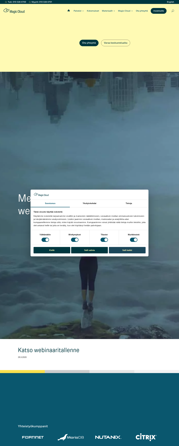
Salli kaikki (127, 250)
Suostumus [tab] (50, 203)
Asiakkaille (158, 11)
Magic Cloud (124, 11)
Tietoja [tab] (129, 203)
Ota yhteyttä (142, 11)
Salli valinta (89, 250)
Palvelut (77, 11)
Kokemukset (93, 11)
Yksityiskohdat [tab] (89, 203)
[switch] (74, 240)
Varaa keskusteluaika (115, 43)
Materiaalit (107, 11)
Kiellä (51, 250)
